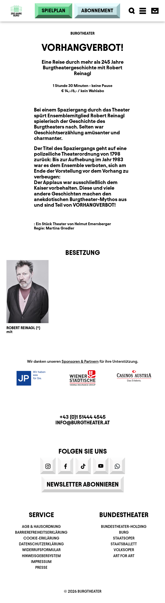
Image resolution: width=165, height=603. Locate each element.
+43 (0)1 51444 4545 (83, 417)
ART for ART (123, 556)
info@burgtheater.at (82, 422)
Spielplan (53, 10)
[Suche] (131, 10)
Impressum (41, 562)
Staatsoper (123, 538)
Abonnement (97, 10)
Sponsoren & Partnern (80, 361)
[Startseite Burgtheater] (16, 3)
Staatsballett (124, 544)
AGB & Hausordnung (41, 526)
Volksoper (124, 550)
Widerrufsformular (41, 550)
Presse (41, 567)
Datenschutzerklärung (41, 544)
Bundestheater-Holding (124, 526)
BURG (124, 532)
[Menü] (142, 10)
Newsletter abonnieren (83, 484)
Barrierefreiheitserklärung (41, 532)
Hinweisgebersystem (41, 556)
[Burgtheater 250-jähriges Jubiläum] (16, 11)
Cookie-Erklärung (41, 538)
